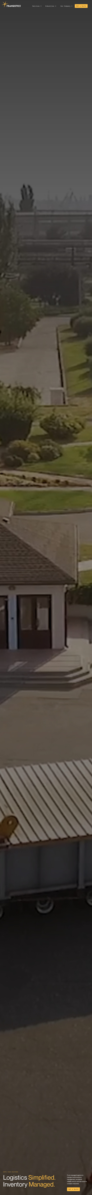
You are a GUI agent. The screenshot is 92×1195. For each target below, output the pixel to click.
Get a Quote (81, 6)
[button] (37, 6)
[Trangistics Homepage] (13, 6)
